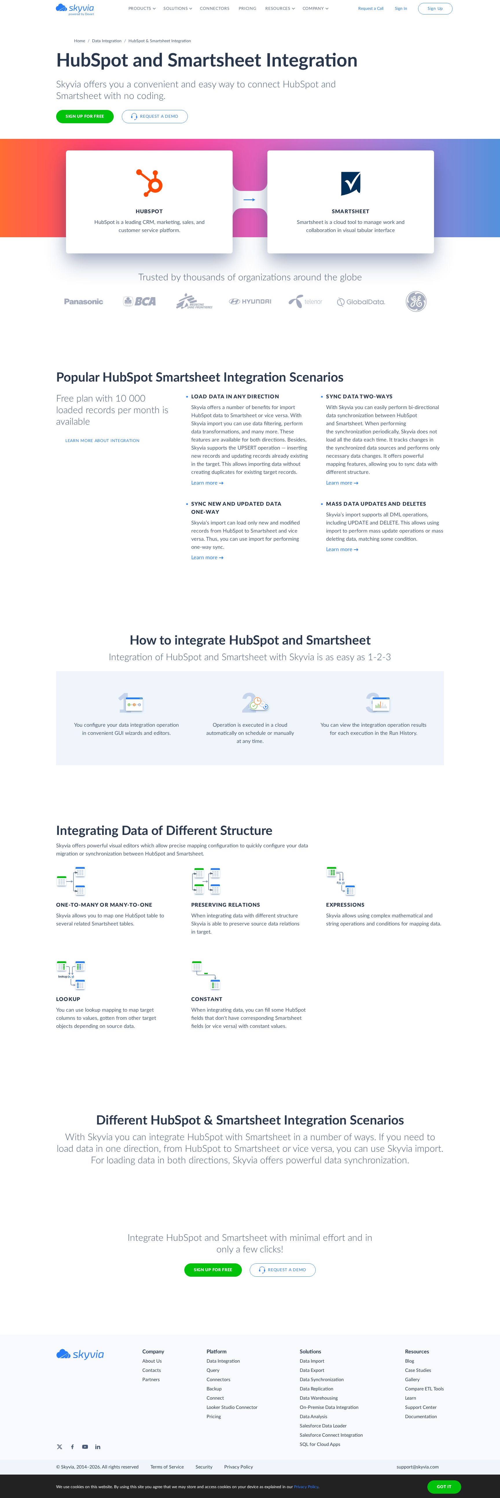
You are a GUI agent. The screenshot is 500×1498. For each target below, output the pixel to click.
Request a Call (370, 9)
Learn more (204, 483)
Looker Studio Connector (232, 1407)
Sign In (401, 9)
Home (79, 41)
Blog (409, 1361)
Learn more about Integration (102, 441)
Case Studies (418, 1370)
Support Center (421, 1407)
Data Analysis (313, 1416)
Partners (151, 1379)
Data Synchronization (322, 1379)
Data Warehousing (319, 1398)
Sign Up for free (85, 117)
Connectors (218, 1379)
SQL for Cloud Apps (320, 1444)
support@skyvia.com (418, 1467)
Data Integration (107, 41)
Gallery (412, 1379)
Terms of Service (167, 1467)
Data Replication (316, 1389)
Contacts (151, 1370)
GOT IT (444, 1487)
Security (204, 1467)
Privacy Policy (238, 1467)
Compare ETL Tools (424, 1389)
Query (213, 1370)
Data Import (312, 1361)
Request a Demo (159, 117)
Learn (410, 1398)
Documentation (421, 1416)
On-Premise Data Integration (329, 1407)
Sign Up (435, 9)
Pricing (214, 1416)
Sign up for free (213, 1270)
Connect (215, 1398)
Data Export (312, 1370)
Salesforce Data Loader (323, 1426)
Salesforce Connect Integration (331, 1435)
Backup (214, 1389)
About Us (152, 1361)
